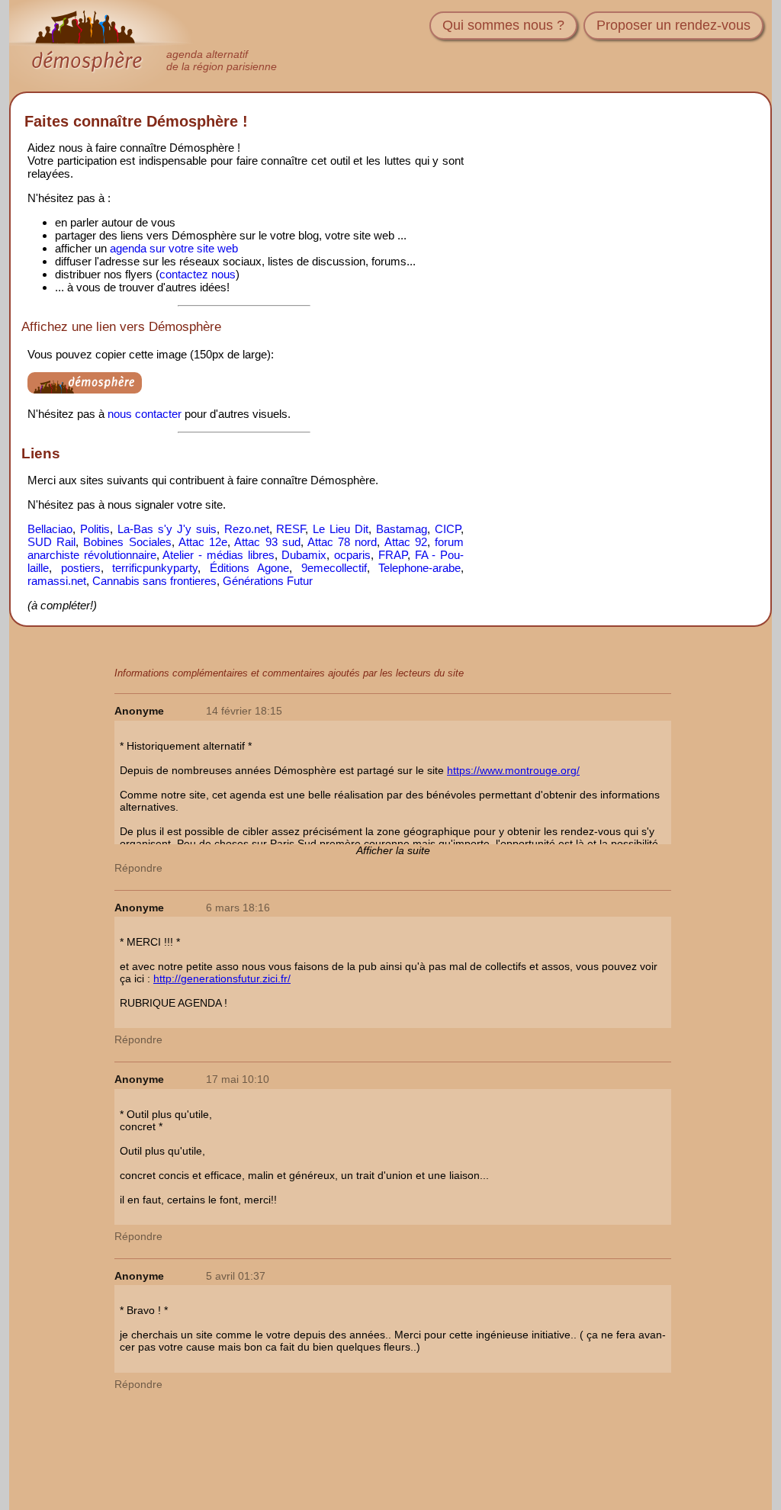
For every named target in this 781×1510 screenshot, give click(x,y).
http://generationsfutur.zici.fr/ (222, 978)
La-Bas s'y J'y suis (167, 528)
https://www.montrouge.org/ (513, 770)
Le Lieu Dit (340, 528)
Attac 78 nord (342, 541)
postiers (81, 567)
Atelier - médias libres (218, 554)
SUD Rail (51, 541)
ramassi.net (56, 580)
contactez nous (197, 274)
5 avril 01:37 (235, 1276)
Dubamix (303, 554)
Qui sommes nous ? (503, 25)
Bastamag (401, 528)
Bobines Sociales (127, 541)
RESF (290, 528)
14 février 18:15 (244, 711)
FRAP (392, 554)
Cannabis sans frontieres (154, 580)
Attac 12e (202, 541)
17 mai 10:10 (237, 1079)
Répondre (138, 868)
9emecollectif (334, 567)
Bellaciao (49, 528)
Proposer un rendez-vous (673, 25)
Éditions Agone (250, 567)
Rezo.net (246, 528)
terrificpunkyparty (155, 567)
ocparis (352, 554)
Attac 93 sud (267, 541)
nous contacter (145, 413)
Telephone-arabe (419, 567)
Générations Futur (268, 580)
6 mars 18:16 (238, 907)
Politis (95, 528)
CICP (448, 528)
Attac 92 (405, 541)
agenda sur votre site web (174, 248)
